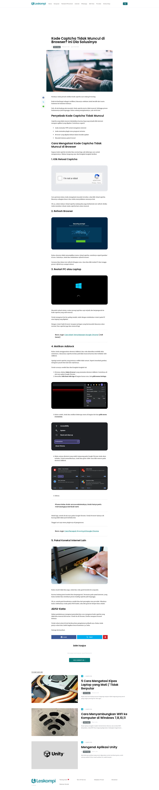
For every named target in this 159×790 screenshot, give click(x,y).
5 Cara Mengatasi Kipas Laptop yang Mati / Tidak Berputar (99, 684)
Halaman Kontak (64, 784)
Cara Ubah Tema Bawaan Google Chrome (81, 335)
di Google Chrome (91, 531)
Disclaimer (115, 779)
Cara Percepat (70, 531)
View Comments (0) (78, 660)
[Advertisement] (79, 19)
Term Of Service (81, 779)
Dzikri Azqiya (57, 47)
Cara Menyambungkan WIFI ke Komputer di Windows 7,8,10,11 (104, 716)
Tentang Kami (63, 779)
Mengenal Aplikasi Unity (99, 747)
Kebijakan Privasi (99, 779)
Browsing (80, 531)
